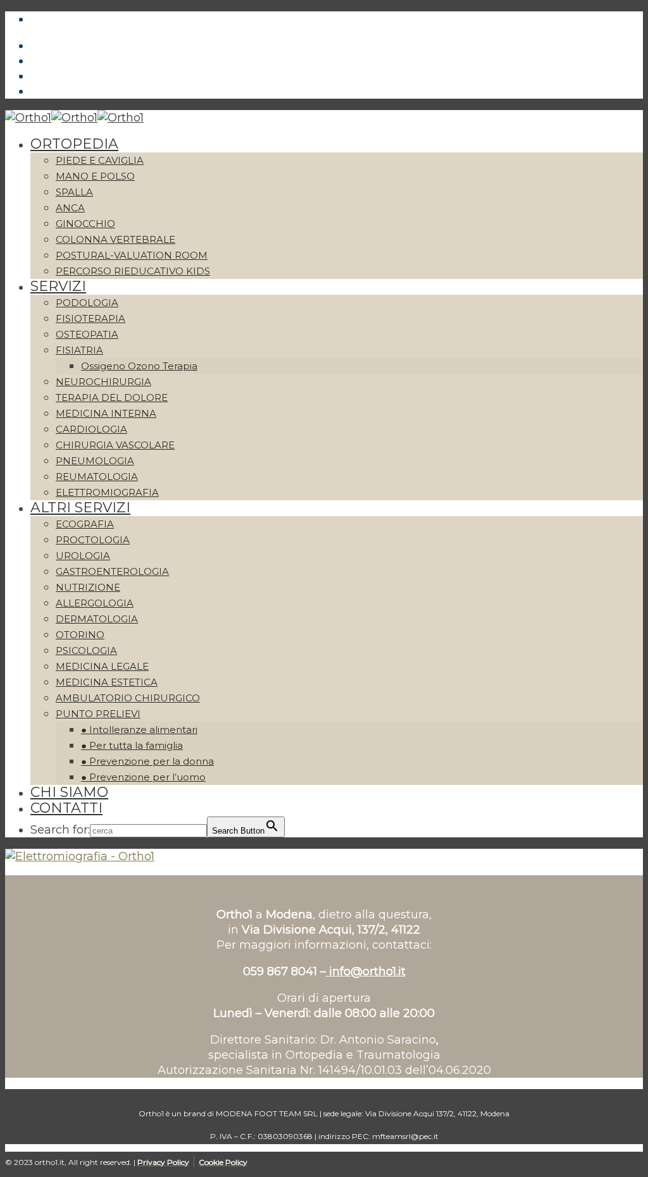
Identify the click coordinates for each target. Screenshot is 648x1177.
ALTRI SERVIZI (80, 507)
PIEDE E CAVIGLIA (100, 160)
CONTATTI (66, 808)
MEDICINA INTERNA (106, 413)
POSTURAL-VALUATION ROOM (132, 255)
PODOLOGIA (87, 303)
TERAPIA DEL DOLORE (112, 397)
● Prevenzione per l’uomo (143, 777)
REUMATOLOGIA (97, 477)
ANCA (70, 208)
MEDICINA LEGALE (102, 666)
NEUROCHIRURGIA (103, 382)
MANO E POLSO (95, 176)
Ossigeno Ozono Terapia (139, 366)
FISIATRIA (79, 350)
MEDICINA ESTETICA (107, 682)
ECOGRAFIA (85, 524)
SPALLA (74, 192)
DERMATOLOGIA (97, 619)
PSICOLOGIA (86, 650)
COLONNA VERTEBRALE (115, 239)
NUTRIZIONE (88, 587)
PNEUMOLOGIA (95, 461)
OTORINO (80, 635)
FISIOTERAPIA (90, 318)
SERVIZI (58, 286)
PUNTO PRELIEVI (98, 714)
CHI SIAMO (69, 792)
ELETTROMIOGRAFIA (107, 492)
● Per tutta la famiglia (132, 745)
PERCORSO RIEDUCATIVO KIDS (133, 271)
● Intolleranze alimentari (139, 730)
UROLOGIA (83, 556)
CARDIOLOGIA (91, 429)
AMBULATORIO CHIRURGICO (128, 698)
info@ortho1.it (366, 971)
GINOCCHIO (85, 224)
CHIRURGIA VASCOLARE (115, 445)
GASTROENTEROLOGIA (112, 571)
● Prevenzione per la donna (147, 761)
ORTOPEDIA (74, 143)
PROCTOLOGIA (93, 540)
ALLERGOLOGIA (95, 603)
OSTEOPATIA (87, 334)
